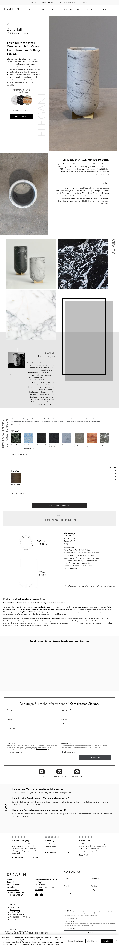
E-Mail (10, 724)
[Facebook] (41, 899)
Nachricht (11, 733)
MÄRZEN (38, 887)
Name (10, 715)
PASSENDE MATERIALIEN (45, 892)
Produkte (11, 892)
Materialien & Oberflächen (46, 884)
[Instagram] (36, 899)
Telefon (64, 724)
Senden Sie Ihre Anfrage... (74, 899)
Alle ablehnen (92, 941)
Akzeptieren (107, 941)
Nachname (66, 715)
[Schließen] (116, 941)
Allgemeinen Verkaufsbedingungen (69, 621)
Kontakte (39, 895)
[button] (67, 2)
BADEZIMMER (13, 895)
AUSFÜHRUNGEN (42, 889)
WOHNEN (11, 910)
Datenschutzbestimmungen (49, 944)
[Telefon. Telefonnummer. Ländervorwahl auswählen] (64, 728)
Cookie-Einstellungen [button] (76, 941)
